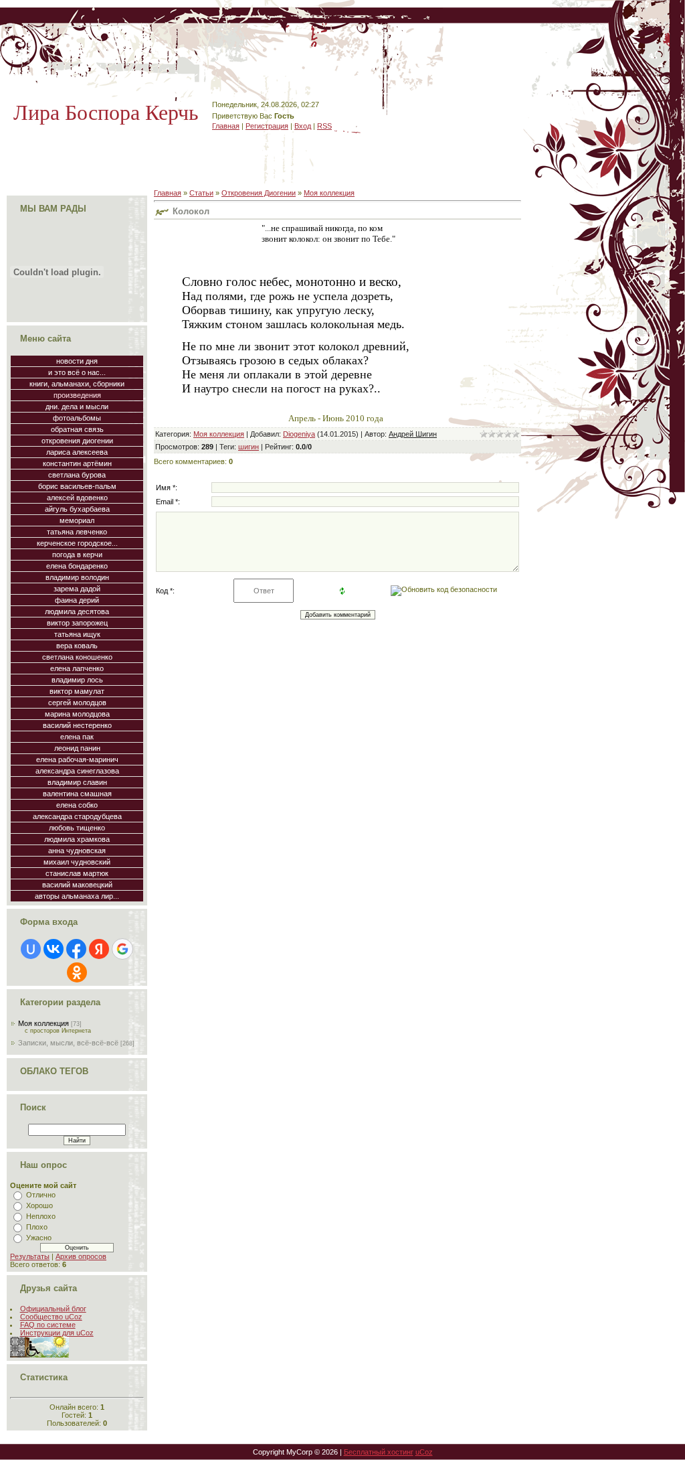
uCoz (424, 1452)
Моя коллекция (43, 1023)
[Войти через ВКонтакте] (53, 949)
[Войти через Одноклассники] (77, 972)
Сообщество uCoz (51, 1317)
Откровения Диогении (258, 193)
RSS (324, 126)
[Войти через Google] (122, 949)
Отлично (41, 1195)
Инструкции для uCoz (57, 1333)
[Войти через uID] (31, 949)
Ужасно (39, 1238)
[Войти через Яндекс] (99, 949)
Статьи (201, 193)
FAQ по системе (48, 1325)
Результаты (30, 1256)
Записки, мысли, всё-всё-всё (68, 1043)
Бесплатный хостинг (378, 1452)
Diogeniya (299, 434)
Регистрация (267, 126)
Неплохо (41, 1216)
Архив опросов (81, 1256)
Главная (225, 126)
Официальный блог (53, 1309)
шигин (248, 447)
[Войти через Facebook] (76, 949)
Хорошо (39, 1205)
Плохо (36, 1227)
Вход (302, 126)
